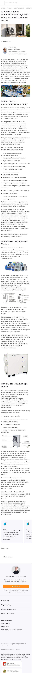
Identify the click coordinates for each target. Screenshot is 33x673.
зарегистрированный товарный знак (11, 645)
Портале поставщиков (13, 664)
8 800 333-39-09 (5, 624)
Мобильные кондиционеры (12, 530)
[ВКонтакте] (2, 635)
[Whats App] (13, 635)
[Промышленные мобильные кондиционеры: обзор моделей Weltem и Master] (15, 30)
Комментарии (5, 548)
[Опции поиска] (25, 3)
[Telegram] (6, 635)
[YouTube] (9, 635)
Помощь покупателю (7, 613)
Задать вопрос (16, 586)
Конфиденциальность (7, 649)
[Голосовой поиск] (28, 3)
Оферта (17, 649)
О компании (5, 600)
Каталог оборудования (8, 609)
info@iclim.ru (5, 626)
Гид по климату (6, 605)
